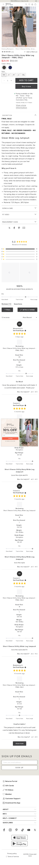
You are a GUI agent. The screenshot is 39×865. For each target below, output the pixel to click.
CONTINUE (10, 438)
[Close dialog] (37, 420)
